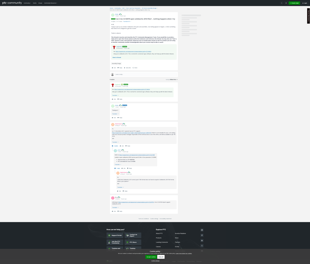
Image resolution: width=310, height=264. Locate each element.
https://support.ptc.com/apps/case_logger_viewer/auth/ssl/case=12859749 (131, 133)
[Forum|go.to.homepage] (12, 3)
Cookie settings (154, 218)
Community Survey (308, 16)
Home (111, 8)
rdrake (116, 14)
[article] (144, 92)
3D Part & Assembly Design (149, 8)
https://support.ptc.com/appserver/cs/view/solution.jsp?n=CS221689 (137, 155)
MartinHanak (118, 124)
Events (34, 3)
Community (118, 8)
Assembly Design (116, 63)
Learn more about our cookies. (184, 253)
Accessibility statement (166, 218)
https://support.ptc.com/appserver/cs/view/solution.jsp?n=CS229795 (136, 202)
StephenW (119, 46)
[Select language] (286, 3)
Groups (40, 3)
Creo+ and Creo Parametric (133, 8)
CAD (123, 8)
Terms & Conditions (143, 218)
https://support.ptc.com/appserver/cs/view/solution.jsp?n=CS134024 (133, 51)
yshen (119, 150)
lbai (116, 197)
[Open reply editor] (144, 74)
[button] (294, 3)
